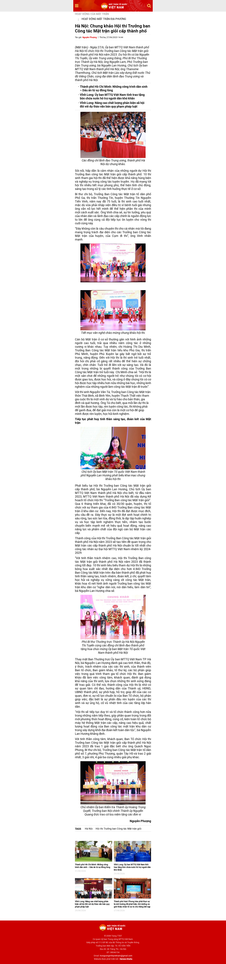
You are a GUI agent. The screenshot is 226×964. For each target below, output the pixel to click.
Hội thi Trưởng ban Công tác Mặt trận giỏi (118, 828)
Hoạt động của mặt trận (92, 14)
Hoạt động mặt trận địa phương (104, 19)
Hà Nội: (89, 828)
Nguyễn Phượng (89, 37)
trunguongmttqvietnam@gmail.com (116, 956)
